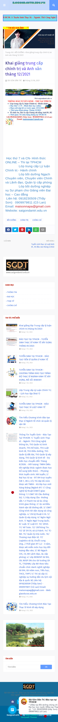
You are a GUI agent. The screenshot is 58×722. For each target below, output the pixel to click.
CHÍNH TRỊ (24, 220)
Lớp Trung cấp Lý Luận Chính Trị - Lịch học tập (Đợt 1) (35, 392)
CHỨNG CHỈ (36, 220)
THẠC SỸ (10, 301)
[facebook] (12, 702)
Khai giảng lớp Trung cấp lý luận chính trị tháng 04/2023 (35, 327)
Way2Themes (31, 715)
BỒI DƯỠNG (19, 52)
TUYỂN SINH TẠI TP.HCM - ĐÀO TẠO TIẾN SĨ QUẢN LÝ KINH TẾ (34, 358)
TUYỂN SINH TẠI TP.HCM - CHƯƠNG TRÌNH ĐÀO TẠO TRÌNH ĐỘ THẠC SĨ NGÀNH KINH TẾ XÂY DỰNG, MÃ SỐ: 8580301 (35, 375)
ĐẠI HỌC (10, 296)
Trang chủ (9, 52)
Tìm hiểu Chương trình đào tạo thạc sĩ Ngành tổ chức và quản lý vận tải (35, 420)
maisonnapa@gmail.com (33, 206)
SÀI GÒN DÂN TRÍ (14, 80)
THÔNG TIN (12, 292)
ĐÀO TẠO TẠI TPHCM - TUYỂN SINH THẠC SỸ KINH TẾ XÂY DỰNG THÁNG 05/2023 (35, 342)
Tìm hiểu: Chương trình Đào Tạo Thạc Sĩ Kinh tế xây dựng (35, 606)
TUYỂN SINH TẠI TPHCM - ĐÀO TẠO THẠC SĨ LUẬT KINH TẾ (34, 406)
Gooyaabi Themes (29, 717)
